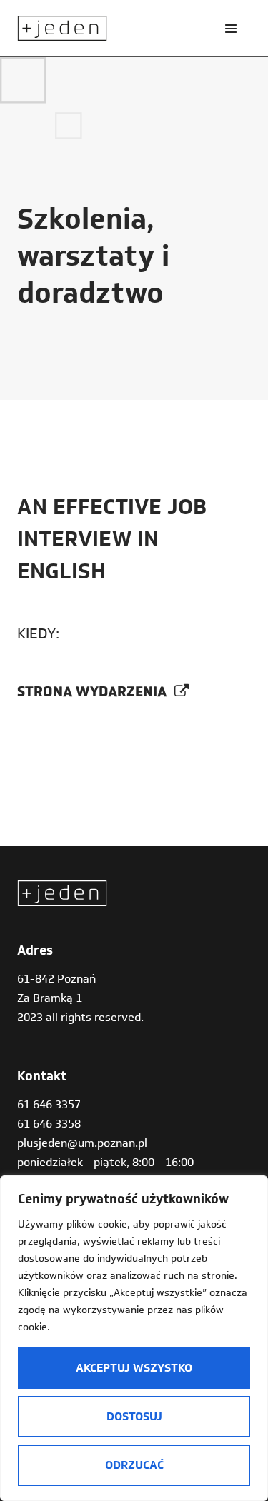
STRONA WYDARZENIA (93, 691)
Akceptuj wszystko (134, 1368)
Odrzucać (134, 1465)
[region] (134, 1338)
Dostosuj (134, 1416)
